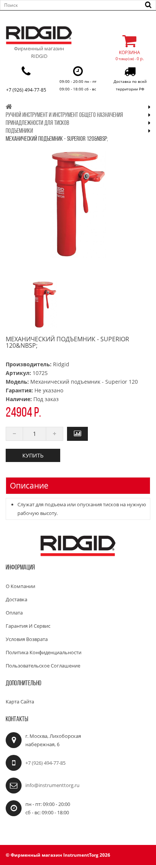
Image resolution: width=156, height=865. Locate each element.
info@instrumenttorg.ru (52, 785)
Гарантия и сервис (28, 625)
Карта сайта (20, 701)
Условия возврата (27, 639)
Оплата (14, 612)
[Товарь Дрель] (44, 304)
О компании (20, 586)
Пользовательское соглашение (43, 665)
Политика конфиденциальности (43, 652)
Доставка (16, 599)
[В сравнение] (77, 434)
